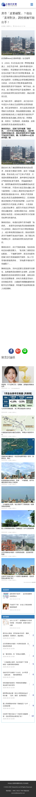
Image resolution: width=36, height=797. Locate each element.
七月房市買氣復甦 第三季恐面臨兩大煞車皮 (16, 408)
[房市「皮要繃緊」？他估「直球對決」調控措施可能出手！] (11, 351)
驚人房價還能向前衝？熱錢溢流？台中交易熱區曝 (17, 528)
